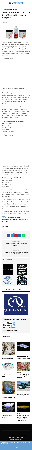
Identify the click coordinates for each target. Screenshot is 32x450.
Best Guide (20, 437)
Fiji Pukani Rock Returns (8, 358)
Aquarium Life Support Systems (9, 9)
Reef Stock (12, 437)
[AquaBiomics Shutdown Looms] (8, 366)
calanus (19, 217)
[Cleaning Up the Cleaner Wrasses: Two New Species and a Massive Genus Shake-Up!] (23, 407)
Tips (19, 435)
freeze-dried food (23, 219)
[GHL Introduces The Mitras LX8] (8, 407)
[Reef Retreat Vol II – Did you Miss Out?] (23, 386)
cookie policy (4, 443)
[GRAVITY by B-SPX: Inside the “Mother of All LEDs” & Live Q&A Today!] (23, 346)
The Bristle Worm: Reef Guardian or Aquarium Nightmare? (23, 376)
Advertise (13, 435)
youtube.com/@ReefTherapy (10, 330)
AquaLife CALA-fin (12, 217)
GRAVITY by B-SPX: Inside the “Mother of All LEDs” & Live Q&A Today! (23, 356)
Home (7, 435)
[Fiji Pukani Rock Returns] (8, 348)
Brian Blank (4, 22)
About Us (23, 435)
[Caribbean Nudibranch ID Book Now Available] (8, 387)
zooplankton (5, 221)
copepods (15, 219)
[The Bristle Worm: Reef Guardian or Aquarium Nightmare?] (23, 366)
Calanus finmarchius (7, 219)
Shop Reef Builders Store (16, 439)
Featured (4, 356)
